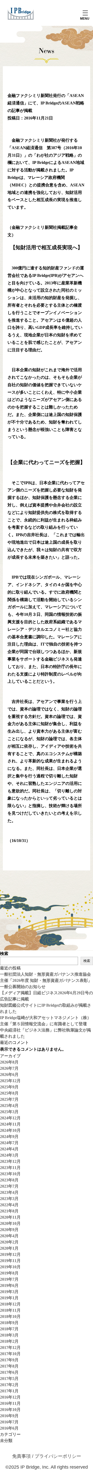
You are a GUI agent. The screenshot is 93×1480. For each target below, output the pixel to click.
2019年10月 (10, 1267)
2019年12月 (10, 1254)
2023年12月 (10, 1161)
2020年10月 (10, 1223)
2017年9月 (9, 1360)
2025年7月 (9, 1099)
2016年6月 (9, 1428)
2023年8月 (9, 1180)
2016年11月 (10, 1403)
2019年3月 (9, 1291)
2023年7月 (9, 1186)
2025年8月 (9, 1093)
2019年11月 (10, 1260)
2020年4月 (9, 1236)
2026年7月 (9, 1068)
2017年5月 (9, 1378)
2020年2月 (9, 1242)
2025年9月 (9, 1087)
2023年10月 (10, 1174)
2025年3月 (9, 1112)
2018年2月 (9, 1341)
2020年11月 (10, 1217)
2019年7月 (9, 1279)
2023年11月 (10, 1167)
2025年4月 (9, 1105)
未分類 (6, 1440)
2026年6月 (9, 1074)
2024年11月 (10, 1124)
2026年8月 (9, 1062)
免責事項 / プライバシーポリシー (46, 1456)
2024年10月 (10, 1130)
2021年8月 (9, 1211)
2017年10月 (10, 1354)
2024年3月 (9, 1155)
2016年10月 (10, 1409)
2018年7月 (9, 1329)
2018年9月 (9, 1322)
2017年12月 (10, 1347)
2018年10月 (10, 1316)
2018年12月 (10, 1304)
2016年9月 (9, 1416)
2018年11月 (10, 1310)
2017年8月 (9, 1366)
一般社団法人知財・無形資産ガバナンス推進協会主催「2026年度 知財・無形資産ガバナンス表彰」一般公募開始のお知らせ (46, 980)
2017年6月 (9, 1372)
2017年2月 (9, 1385)
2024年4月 (9, 1149)
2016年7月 (9, 1422)
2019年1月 (9, 1298)
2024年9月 (9, 1136)
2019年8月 (9, 1273)
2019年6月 (9, 1285)
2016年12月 (10, 1397)
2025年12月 (10, 1081)
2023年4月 (9, 1192)
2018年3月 (9, 1335)
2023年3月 (9, 1198)
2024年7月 (9, 1143)
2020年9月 (9, 1229)
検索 (4, 953)
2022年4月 (9, 1205)
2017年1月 (9, 1391)
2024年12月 (10, 1118)
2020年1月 (9, 1248)
